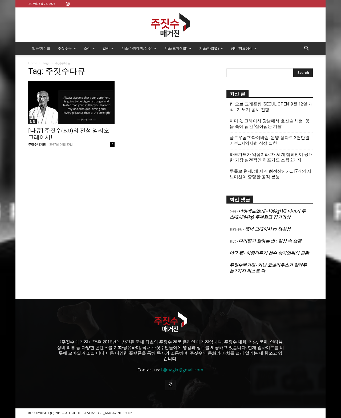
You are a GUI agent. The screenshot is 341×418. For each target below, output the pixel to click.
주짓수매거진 (37, 144)
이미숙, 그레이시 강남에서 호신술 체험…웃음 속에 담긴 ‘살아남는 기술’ (270, 123)
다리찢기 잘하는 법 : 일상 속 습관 (270, 241)
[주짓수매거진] (170, 25)
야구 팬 (236, 253)
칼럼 (106, 48)
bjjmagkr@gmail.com (182, 370)
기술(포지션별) (175, 48)
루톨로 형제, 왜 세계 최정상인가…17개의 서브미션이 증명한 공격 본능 (270, 174)
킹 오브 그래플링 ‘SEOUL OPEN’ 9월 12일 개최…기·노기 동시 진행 (271, 107)
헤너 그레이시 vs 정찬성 (268, 229)
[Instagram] (68, 3)
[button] (306, 49)
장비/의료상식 (242, 48)
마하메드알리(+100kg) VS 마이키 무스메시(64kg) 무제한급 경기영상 (268, 214)
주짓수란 (65, 48)
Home (32, 63)
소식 (87, 48)
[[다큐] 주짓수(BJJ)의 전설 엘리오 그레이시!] (71, 102)
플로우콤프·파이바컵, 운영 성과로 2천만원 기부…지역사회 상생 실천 (269, 140)
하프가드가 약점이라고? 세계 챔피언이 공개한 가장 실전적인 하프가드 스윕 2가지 (271, 157)
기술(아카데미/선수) (136, 48)
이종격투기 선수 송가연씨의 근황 (277, 253)
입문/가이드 (41, 48)
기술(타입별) (209, 48)
